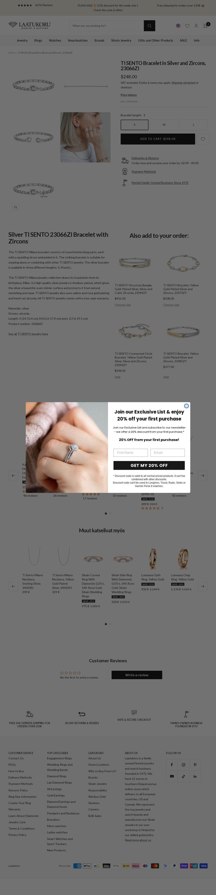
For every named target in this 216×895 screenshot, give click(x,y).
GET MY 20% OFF (149, 465)
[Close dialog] (186, 406)
